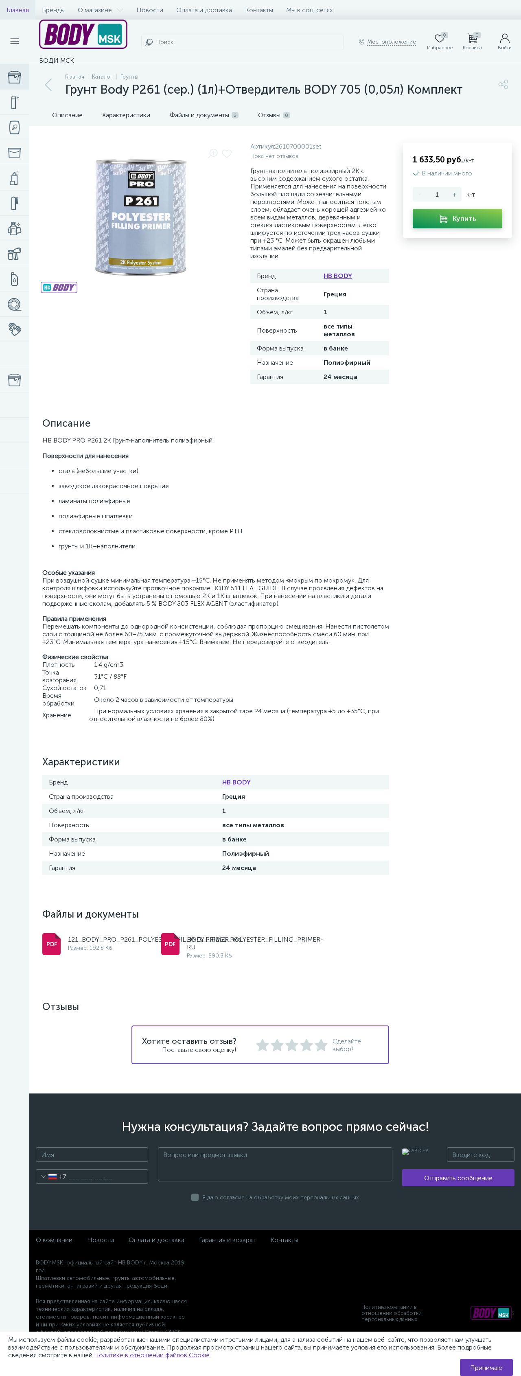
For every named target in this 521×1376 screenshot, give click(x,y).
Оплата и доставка (204, 10)
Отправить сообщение (458, 1178)
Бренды (53, 10)
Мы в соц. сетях (309, 10)
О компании (54, 1240)
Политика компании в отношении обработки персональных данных (391, 1313)
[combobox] (51, 1176)
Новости (149, 10)
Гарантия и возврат (227, 1240)
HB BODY (338, 276)
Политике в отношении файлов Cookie (152, 1355)
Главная (18, 10)
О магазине (95, 10)
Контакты (259, 10)
